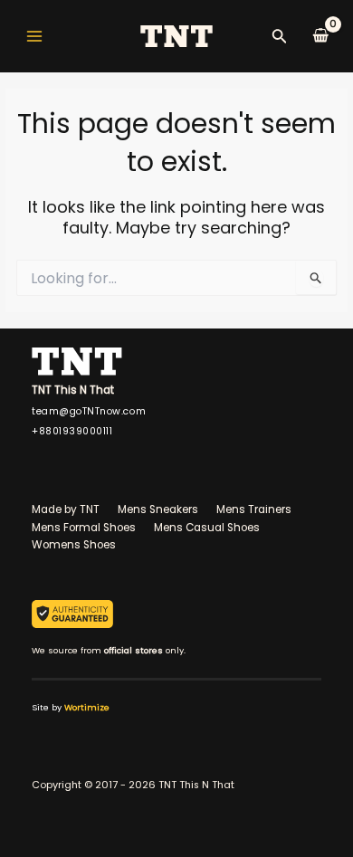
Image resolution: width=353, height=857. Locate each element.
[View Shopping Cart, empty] (320, 36)
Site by (71, 707)
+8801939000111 (72, 431)
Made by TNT (66, 509)
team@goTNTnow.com (89, 411)
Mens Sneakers (158, 509)
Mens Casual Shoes (207, 527)
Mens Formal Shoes (84, 527)
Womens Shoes (74, 545)
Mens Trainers (253, 509)
